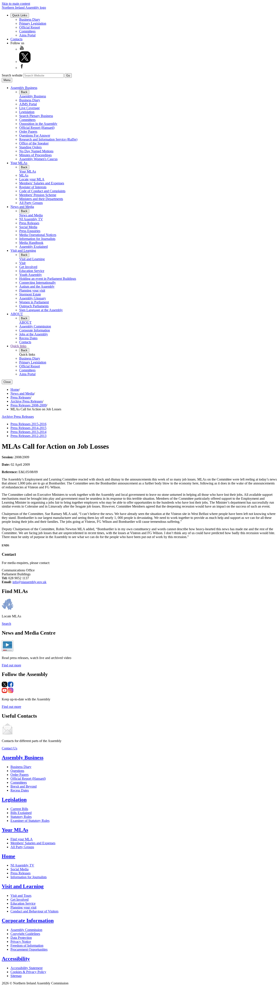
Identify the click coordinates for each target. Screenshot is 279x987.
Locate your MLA (31, 179)
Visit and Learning (23, 250)
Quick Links (19, 15)
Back (24, 92)
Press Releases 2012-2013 (28, 436)
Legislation (26, 112)
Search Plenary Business (36, 116)
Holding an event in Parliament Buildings (47, 278)
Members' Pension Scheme (37, 195)
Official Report (29, 27)
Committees (27, 31)
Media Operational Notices (37, 235)
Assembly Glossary (32, 298)
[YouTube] (21, 49)
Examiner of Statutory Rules (29, 820)
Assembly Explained (33, 246)
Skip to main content (16, 3)
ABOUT (16, 314)
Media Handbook (31, 243)
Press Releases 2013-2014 (28, 432)
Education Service (31, 271)
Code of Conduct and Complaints (42, 191)
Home (14, 389)
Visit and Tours (20, 895)
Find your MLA (21, 839)
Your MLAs (18, 163)
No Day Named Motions (36, 151)
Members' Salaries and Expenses (41, 183)
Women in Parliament (34, 302)
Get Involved (28, 267)
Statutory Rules (21, 817)
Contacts (16, 39)
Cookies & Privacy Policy (28, 972)
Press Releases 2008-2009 (28, 405)
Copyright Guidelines (25, 934)
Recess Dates (28, 338)
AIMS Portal (28, 104)
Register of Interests (32, 187)
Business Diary (29, 19)
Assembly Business (23, 88)
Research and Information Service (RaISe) (48, 139)
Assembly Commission (35, 326)
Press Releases (29, 223)
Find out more (11, 665)
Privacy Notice (20, 941)
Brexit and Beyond (23, 786)
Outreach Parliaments (34, 306)
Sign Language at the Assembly (41, 310)
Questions (17, 771)
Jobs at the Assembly (33, 334)
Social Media (28, 227)
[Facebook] (21, 68)
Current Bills (19, 809)
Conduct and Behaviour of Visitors (34, 911)
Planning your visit (32, 290)
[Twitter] (25, 61)
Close (7, 382)
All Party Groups (31, 203)
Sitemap (16, 976)
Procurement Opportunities (29, 949)
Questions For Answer (34, 135)
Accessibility (16, 959)
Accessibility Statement (26, 968)
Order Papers (28, 131)
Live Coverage (29, 108)
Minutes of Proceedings (35, 155)
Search (6, 623)
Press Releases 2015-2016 (28, 424)
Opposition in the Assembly (38, 124)
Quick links (18, 346)
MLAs (23, 175)
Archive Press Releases (26, 401)
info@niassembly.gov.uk (29, 582)
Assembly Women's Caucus (38, 159)
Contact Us (9, 748)
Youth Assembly (30, 275)
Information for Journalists (37, 239)
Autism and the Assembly (36, 286)
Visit (22, 263)
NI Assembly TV (31, 219)
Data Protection (21, 937)
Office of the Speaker (34, 143)
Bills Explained (21, 813)
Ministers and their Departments (41, 199)
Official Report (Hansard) (36, 127)
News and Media (22, 207)
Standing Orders (30, 147)
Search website (12, 75)
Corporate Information (34, 330)
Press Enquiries (29, 231)
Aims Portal (27, 35)
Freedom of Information (26, 945)
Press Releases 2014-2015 (28, 428)
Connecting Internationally (37, 282)
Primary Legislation (32, 23)
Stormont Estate (30, 294)
